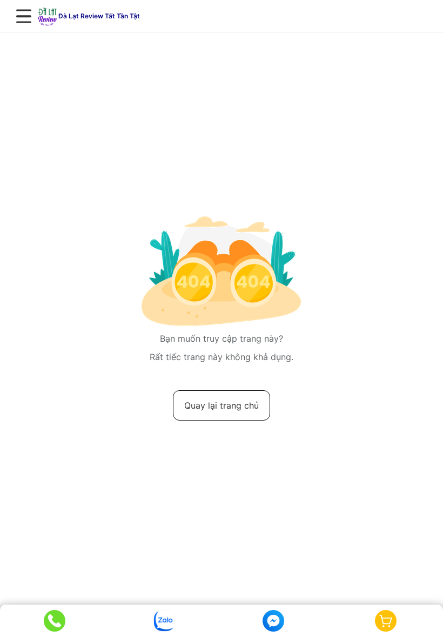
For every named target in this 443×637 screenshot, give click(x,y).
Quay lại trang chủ (221, 405)
